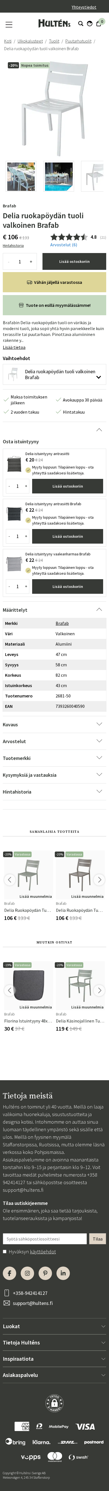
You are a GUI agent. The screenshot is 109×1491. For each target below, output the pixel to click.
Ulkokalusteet (30, 41)
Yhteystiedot (84, 7)
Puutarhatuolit (78, 41)
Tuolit (54, 41)
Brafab (9, 205)
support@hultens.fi (23, 1190)
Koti (7, 41)
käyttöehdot (43, 1251)
